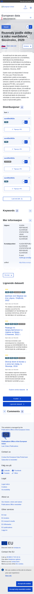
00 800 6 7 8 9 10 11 (13, 557)
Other (16, 473)
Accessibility (6, 489)
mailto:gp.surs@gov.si (26, 257)
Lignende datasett (16, 404)
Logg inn (4, 530)
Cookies (4, 487)
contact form (15, 561)
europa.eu (17, 547)
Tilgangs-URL (18, 129)
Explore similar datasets (18, 390)
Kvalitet (15, 399)
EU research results (8, 521)
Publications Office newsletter (11, 504)
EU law (4, 515)
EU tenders (5, 518)
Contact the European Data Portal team (15, 457)
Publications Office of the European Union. (16, 430)
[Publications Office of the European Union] (16, 435)
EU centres (19, 564)
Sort (5, 112)
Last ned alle (16, 199)
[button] (27, 1)
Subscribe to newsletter (9, 460)
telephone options (14, 559)
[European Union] (16, 543)
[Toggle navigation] (30, 17)
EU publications (7, 527)
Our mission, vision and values (12, 502)
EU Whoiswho (6, 524)
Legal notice (6, 484)
